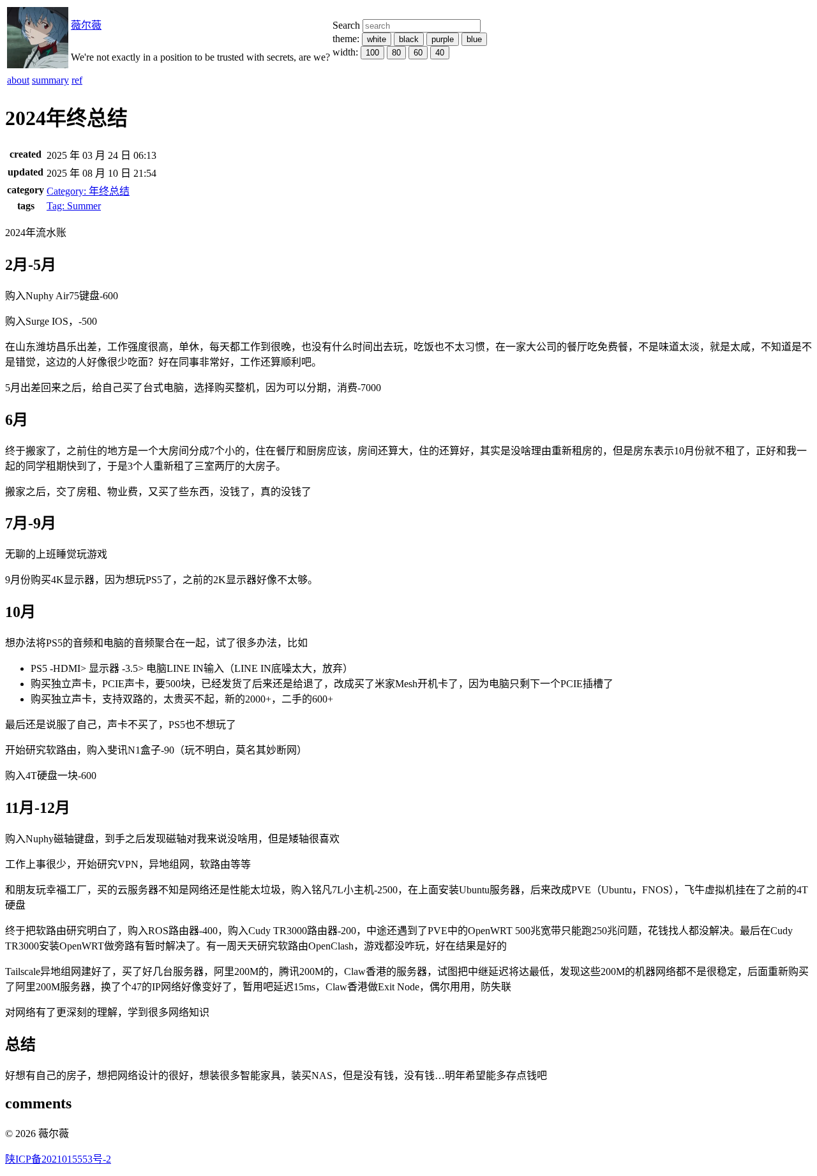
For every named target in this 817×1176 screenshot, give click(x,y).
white (376, 39)
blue (474, 39)
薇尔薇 (86, 25)
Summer (74, 205)
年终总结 (88, 191)
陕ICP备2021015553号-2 (58, 1159)
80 (396, 52)
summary (50, 80)
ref (76, 80)
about (18, 80)
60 (418, 52)
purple (442, 39)
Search (346, 25)
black (409, 39)
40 (439, 52)
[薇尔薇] (37, 64)
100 (372, 52)
